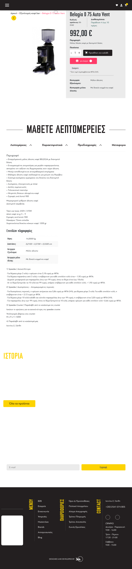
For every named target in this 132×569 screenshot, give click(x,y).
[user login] (121, 5)
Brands (41, 527)
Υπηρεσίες (42, 516)
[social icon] (108, 517)
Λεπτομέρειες (18, 145)
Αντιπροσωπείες (45, 532)
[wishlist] (117, 5)
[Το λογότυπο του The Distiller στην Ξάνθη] (62, 5)
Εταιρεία (42, 506)
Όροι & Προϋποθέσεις (79, 501)
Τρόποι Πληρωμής (77, 516)
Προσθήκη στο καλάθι (98, 53)
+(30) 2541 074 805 (115, 506)
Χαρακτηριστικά (52, 145)
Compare (75, 68)
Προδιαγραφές (87, 145)
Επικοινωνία (43, 511)
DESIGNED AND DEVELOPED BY (62, 559)
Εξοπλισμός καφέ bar (29, 13)
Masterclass (43, 522)
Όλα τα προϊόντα (19, 403)
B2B (40, 501)
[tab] (20, 145)
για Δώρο (84, 61)
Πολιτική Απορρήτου (78, 506)
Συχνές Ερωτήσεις (77, 527)
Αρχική (14, 13)
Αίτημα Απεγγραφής (78, 511)
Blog (40, 537)
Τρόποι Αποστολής (77, 522)
